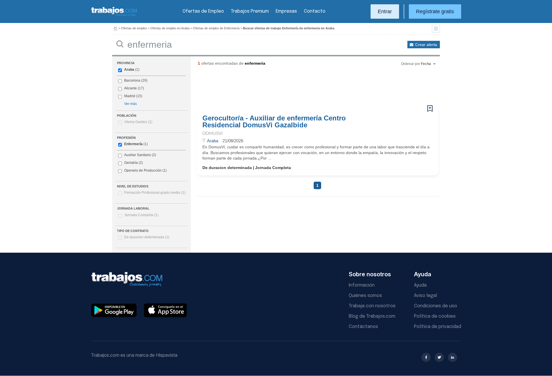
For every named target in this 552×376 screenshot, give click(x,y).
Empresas (286, 11)
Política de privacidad (437, 326)
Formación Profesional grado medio (154, 193)
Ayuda (420, 285)
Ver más (130, 104)
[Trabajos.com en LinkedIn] (452, 357)
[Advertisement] (306, 88)
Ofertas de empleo (134, 28)
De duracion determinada (146, 237)
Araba (129, 70)
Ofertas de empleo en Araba (169, 28)
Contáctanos (363, 326)
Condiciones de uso (435, 306)
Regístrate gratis (435, 11)
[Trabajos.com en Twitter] (439, 357)
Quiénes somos (365, 295)
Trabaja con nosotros (372, 306)
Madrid (129, 96)
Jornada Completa (141, 215)
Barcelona (132, 80)
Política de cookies (435, 316)
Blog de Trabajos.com (372, 316)
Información (362, 285)
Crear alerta (426, 44)
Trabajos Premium (250, 11)
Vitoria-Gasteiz (138, 122)
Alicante (130, 88)
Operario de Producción (143, 170)
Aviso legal (425, 295)
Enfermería (133, 144)
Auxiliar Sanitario (137, 155)
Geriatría (131, 163)
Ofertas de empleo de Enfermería (216, 28)
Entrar (385, 11)
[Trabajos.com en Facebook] (426, 357)
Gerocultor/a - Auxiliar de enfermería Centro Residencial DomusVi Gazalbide (274, 121)
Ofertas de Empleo (203, 11)
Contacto (314, 11)
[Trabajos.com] (114, 15)
